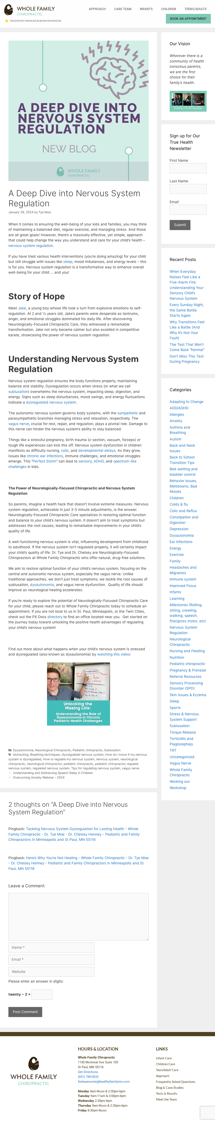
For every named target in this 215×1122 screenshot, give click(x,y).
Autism (175, 439)
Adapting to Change (186, 402)
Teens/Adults (196, 9)
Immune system (183, 579)
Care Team (122, 9)
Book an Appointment (188, 19)
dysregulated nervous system (83, 754)
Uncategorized (182, 757)
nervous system (107, 759)
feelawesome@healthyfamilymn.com (104, 1082)
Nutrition (177, 657)
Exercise (177, 554)
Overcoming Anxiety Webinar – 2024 (38, 777)
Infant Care (164, 1058)
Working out (180, 781)
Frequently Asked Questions (175, 1082)
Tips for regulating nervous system (95, 768)
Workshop (178, 788)
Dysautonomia (23, 750)
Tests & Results (166, 1093)
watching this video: (114, 654)
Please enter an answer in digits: (36, 981)
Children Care (165, 1064)
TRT (173, 750)
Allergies (177, 414)
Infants (146, 9)
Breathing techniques (45, 754)
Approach (97, 9)
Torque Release (183, 732)
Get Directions (88, 1072)
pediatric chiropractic (78, 764)
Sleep (174, 701)
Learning (177, 598)
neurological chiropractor (44, 764)
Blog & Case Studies (170, 1087)
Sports (175, 708)
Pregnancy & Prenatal (188, 670)
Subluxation (112, 750)
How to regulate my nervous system (68, 759)
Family (175, 561)
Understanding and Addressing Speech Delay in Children (53, 773)
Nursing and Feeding (187, 651)
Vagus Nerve (180, 763)
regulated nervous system (51, 768)
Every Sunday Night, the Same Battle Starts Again (187, 310)
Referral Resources (186, 676)
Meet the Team (166, 1099)
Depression (179, 529)
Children (168, 9)
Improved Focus (183, 586)
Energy (175, 548)
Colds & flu (179, 504)
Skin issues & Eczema (188, 695)
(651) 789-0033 (88, 1077)
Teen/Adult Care (167, 1070)
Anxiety (176, 421)
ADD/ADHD (179, 408)
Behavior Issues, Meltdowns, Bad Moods (183, 486)
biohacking (21, 754)
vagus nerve (130, 768)
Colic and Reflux (183, 511)
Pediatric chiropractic (87, 750)
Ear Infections (181, 542)
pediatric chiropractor (110, 764)
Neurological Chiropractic (53, 750)
